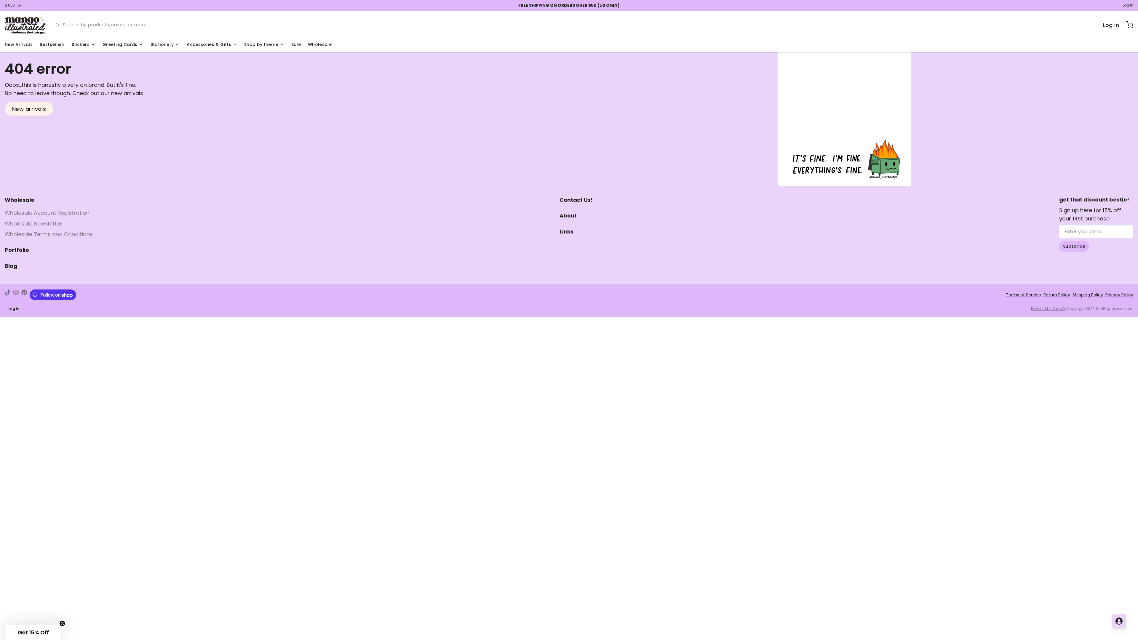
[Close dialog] (94, 546)
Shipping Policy (1088, 295)
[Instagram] (16, 294)
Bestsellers (52, 44)
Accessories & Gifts (209, 44)
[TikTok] (8, 294)
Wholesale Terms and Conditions (49, 234)
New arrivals (29, 109)
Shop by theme (261, 44)
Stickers (80, 44)
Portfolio (17, 250)
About (568, 215)
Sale (296, 44)
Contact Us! (576, 200)
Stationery (162, 44)
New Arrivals (19, 44)
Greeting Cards (120, 44)
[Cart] (1127, 24)
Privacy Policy (1119, 295)
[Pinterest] (24, 294)
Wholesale (320, 44)
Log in (1128, 5)
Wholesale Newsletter (33, 223)
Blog (11, 266)
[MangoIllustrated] (25, 24)
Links (566, 231)
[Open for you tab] (1119, 621)
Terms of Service (1023, 295)
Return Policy (1056, 295)
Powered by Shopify (1048, 308)
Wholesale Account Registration (47, 213)
